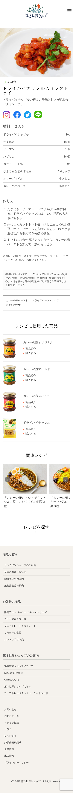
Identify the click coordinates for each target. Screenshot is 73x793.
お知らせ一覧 (11, 716)
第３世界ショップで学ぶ (17, 686)
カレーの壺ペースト (16, 186)
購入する (30, 353)
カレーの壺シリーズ (15, 619)
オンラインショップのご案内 (20, 565)
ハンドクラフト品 (14, 639)
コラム (8, 729)
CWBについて (12, 679)
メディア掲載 (11, 722)
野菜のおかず (13, 304)
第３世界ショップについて (19, 666)
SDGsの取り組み (13, 673)
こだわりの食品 (12, 632)
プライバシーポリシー (16, 762)
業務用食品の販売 (14, 585)
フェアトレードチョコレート (20, 625)
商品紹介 (30, 348)
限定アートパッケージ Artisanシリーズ (25, 612)
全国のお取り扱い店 (15, 572)
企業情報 (9, 749)
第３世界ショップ (31, 781)
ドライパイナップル (16, 134)
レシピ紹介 (10, 736)
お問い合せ (10, 709)
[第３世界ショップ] (36, 10)
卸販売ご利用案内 (14, 578)
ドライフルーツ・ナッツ (45, 300)
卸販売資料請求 (12, 742)
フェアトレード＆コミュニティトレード (26, 693)
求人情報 (9, 755)
